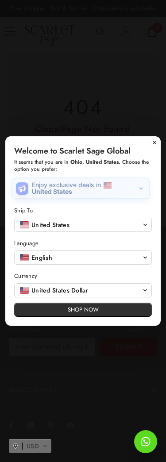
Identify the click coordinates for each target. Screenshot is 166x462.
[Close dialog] (154, 142)
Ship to (23, 210)
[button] (30, 446)
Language (26, 243)
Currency (25, 276)
